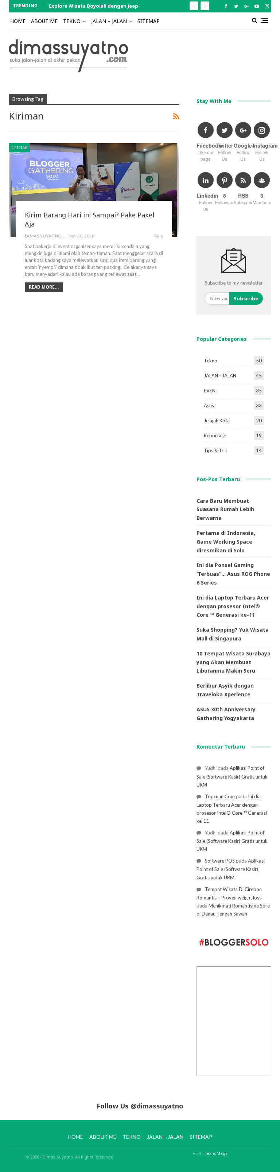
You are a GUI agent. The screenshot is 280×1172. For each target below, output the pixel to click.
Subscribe (246, 298)
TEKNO (72, 21)
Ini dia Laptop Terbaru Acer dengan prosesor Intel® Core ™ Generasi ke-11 (233, 606)
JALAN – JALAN (109, 21)
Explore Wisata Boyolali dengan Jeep (93, 6)
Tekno (210, 361)
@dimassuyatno (157, 1105)
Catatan (19, 147)
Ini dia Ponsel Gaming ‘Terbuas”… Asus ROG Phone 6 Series (233, 574)
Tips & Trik (215, 450)
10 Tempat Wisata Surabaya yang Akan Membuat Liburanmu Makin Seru (234, 662)
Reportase (215, 435)
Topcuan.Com (220, 796)
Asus (209, 405)
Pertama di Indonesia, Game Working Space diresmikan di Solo (226, 541)
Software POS (220, 861)
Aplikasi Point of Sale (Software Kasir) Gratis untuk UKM (232, 776)
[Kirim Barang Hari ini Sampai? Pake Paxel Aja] (94, 190)
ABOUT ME (44, 21)
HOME (18, 21)
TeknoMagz (216, 1153)
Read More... (44, 287)
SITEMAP (148, 21)
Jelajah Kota (217, 420)
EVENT (211, 390)
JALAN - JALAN (220, 375)
